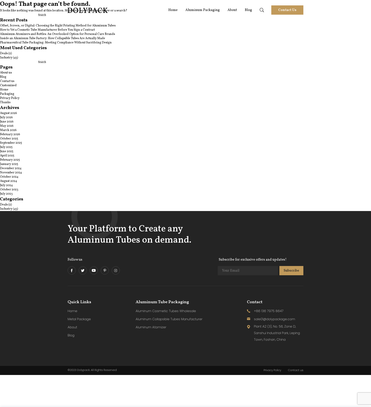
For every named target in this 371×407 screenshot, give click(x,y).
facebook (72, 270)
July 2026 (6, 117)
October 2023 (9, 189)
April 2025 (7, 156)
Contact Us (287, 10)
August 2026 (8, 113)
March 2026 (8, 130)
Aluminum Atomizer (151, 327)
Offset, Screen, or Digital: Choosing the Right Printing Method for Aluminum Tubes (58, 26)
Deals (4, 53)
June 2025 (6, 151)
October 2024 (9, 177)
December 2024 (10, 168)
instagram (116, 270)
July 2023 (6, 194)
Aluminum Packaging (202, 10)
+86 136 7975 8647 (268, 311)
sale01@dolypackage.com (274, 319)
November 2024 (11, 173)
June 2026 (7, 122)
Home (173, 10)
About (232, 10)
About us (6, 73)
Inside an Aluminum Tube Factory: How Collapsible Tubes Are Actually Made (52, 38)
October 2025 (9, 139)
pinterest (105, 270)
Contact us (7, 81)
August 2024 (8, 181)
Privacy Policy (10, 98)
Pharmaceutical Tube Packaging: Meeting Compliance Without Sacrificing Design (56, 43)
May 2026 (7, 126)
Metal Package (79, 319)
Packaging (7, 94)
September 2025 (11, 143)
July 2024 (6, 185)
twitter (83, 270)
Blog (248, 10)
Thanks (5, 102)
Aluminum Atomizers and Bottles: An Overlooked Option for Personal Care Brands (57, 34)
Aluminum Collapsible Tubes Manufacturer (169, 319)
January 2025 (9, 164)
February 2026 (10, 134)
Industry (6, 58)
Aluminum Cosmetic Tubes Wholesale (166, 311)
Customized (8, 85)
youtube (94, 270)
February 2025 (10, 160)
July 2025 (6, 147)
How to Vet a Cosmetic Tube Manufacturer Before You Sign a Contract (47, 30)
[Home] (88, 12)
